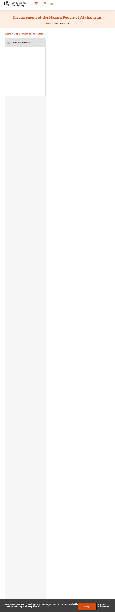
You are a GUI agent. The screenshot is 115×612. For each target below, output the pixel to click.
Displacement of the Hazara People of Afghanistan (41, 34)
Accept (86, 606)
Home (8, 34)
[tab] (25, 42)
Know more (103, 606)
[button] (45, 3)
